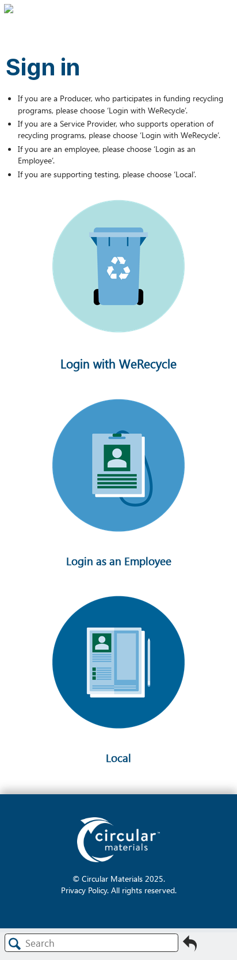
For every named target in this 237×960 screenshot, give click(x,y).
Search (15, 944)
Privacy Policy (84, 890)
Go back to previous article (190, 947)
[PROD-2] (118, 360)
